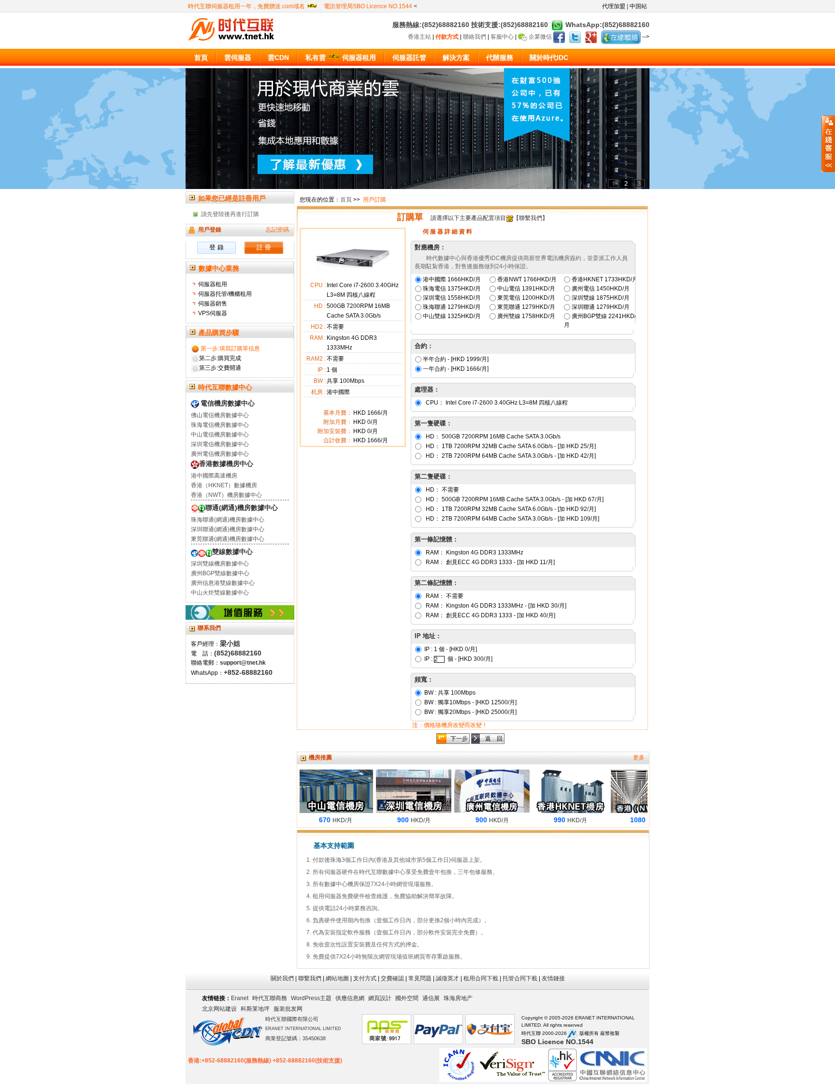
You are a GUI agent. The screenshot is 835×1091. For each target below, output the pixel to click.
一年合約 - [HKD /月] (456, 368)
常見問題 (420, 978)
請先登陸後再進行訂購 (230, 214)
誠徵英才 (447, 978)
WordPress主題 (311, 998)
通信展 (431, 998)
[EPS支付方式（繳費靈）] (386, 1029)
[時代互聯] (232, 29)
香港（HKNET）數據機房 (224, 485)
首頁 (346, 199)
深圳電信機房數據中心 (220, 444)
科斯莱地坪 (255, 1008)
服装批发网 (288, 1008)
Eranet (239, 998)
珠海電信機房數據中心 (220, 425)
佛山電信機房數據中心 (220, 415)
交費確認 (392, 978)
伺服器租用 (212, 284)
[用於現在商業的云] (417, 128)
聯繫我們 (309, 978)
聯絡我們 (475, 36)
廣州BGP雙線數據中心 (220, 573)
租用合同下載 (480, 978)
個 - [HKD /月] (469, 658)
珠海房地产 (458, 998)
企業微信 (540, 36)
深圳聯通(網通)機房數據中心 (227, 529)
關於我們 (282, 978)
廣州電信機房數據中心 (220, 454)
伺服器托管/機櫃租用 (225, 294)
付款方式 (447, 36)
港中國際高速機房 (214, 475)
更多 (639, 757)
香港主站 (420, 36)
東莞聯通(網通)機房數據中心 (227, 539)
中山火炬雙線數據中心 (220, 592)
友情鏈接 (553, 978)
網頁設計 (379, 998)
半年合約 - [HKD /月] (456, 359)
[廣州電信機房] (474, 791)
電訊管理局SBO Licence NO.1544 (369, 6)
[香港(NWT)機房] (630, 791)
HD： (492, 436)
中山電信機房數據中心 (220, 434)
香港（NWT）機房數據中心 (226, 495)
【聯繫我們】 (530, 218)
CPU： (496, 402)
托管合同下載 (520, 978)
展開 (828, 143)
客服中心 (502, 36)
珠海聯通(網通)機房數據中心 (227, 519)
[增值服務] (240, 612)
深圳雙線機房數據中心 (220, 563)
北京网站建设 (219, 1008)
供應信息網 (349, 998)
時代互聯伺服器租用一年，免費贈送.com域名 (247, 6)
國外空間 (406, 998)
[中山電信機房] (317, 791)
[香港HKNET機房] (552, 791)
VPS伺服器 (212, 313)
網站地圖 (337, 978)
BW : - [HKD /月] (470, 702)
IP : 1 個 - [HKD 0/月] (450, 649)
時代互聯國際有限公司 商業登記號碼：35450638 (303, 1028)
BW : (449, 692)
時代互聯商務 (269, 998)
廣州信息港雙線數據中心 (223, 583)
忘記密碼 (277, 229)
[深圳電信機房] (395, 791)
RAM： (473, 552)
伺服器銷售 (212, 303)
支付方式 (364, 978)
